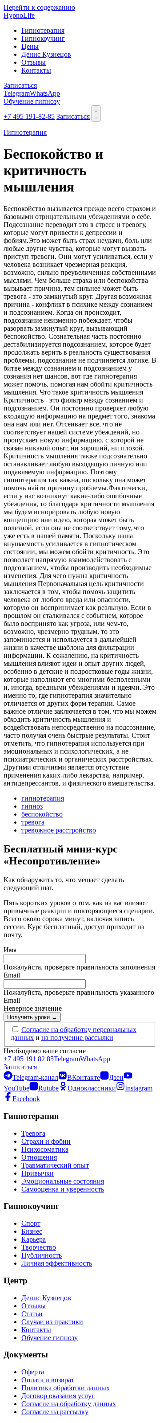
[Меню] (96, 113)
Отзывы (33, 62)
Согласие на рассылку (54, 1411)
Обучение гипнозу (32, 101)
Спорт (30, 1223)
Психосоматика (44, 1149)
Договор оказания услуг (58, 1396)
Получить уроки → (32, 1017)
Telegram (17, 93)
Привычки (37, 1173)
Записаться (20, 85)
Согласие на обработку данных (68, 1403)
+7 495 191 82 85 (29, 1059)
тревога (32, 822)
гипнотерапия (42, 798)
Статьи (32, 1313)
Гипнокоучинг (43, 38)
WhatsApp (45, 93)
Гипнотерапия (42, 30)
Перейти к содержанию (39, 7)
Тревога (33, 1133)
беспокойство (42, 814)
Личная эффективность (56, 1263)
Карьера (33, 1239)
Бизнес (31, 1231)
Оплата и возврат (47, 1380)
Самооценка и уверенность (62, 1189)
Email (12, 975)
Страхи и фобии (46, 1141)
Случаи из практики (52, 1321)
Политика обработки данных (65, 1388)
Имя (10, 950)
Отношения (39, 1157)
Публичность (41, 1255)
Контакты (36, 70)
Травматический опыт (55, 1165)
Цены (30, 46)
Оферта (32, 1372)
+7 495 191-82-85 (29, 116)
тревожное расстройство (58, 830)
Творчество (38, 1247)
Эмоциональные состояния (62, 1181)
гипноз (32, 806)
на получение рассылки (77, 1037)
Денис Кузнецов (46, 54)
